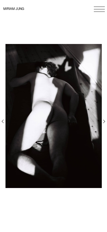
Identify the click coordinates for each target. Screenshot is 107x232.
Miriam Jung (13, 8)
